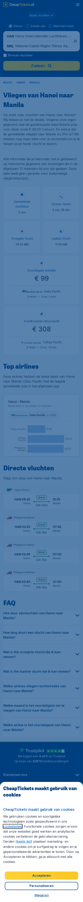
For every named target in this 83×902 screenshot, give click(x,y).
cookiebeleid (12, 826)
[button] (41, 895)
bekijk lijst (24, 841)
